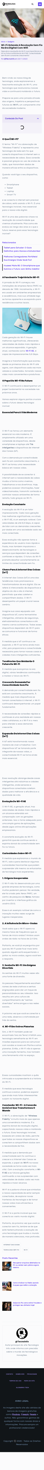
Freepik (25, 1414)
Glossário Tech (22, 1387)
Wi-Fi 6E (30, 351)
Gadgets (11, 42)
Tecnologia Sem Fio (11, 1250)
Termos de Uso (15, 1381)
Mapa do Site (29, 1381)
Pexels (33, 1414)
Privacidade (32, 1374)
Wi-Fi (26, 1250)
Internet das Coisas (11, 1245)
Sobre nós (20, 1374)
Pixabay (16, 1414)
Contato (9, 1374)
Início (3, 42)
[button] (40, 4)
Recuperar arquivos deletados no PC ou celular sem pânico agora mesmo (26, 1265)
